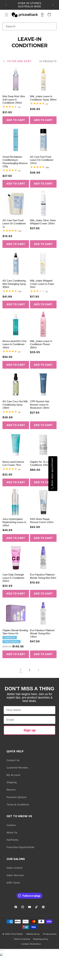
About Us (12, 832)
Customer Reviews (17, 767)
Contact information (31, 944)
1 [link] (20, 669)
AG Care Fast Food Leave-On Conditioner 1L (14, 223)
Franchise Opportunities (20, 847)
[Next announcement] (53, 4)
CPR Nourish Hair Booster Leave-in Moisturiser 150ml (39, 404)
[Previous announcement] (6, 4)
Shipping (12, 782)
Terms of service (22, 939)
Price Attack (17, 934)
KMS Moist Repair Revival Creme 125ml (41, 521)
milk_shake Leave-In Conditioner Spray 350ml (43, 98)
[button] (6, 14)
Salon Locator (15, 867)
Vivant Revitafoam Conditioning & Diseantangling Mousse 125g (15, 161)
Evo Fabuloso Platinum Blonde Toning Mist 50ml (43, 576)
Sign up (30, 730)
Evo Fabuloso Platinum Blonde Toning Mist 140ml (42, 633)
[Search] (52, 26)
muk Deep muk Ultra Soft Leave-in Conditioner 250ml (13, 99)
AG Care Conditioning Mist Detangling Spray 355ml (14, 283)
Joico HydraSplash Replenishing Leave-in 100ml (14, 522)
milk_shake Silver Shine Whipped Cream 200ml (43, 222)
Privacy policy (50, 934)
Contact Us (13, 760)
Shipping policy (40, 939)
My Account (13, 774)
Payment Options (17, 797)
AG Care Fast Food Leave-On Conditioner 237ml (41, 160)
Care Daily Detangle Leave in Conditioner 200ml (13, 577)
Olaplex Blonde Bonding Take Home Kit (15, 632)
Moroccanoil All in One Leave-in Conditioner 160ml (14, 344)
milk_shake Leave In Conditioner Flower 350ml (41, 344)
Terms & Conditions (18, 804)
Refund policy (33, 934)
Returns (11, 789)
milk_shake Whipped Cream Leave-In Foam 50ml (42, 283)
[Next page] (38, 669)
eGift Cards (13, 882)
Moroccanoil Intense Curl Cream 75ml (13, 463)
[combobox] (29, 26)
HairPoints (12, 839)
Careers (11, 825)
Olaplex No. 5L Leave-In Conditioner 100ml (43, 463)
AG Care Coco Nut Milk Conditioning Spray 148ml (15, 404)
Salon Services (15, 875)
